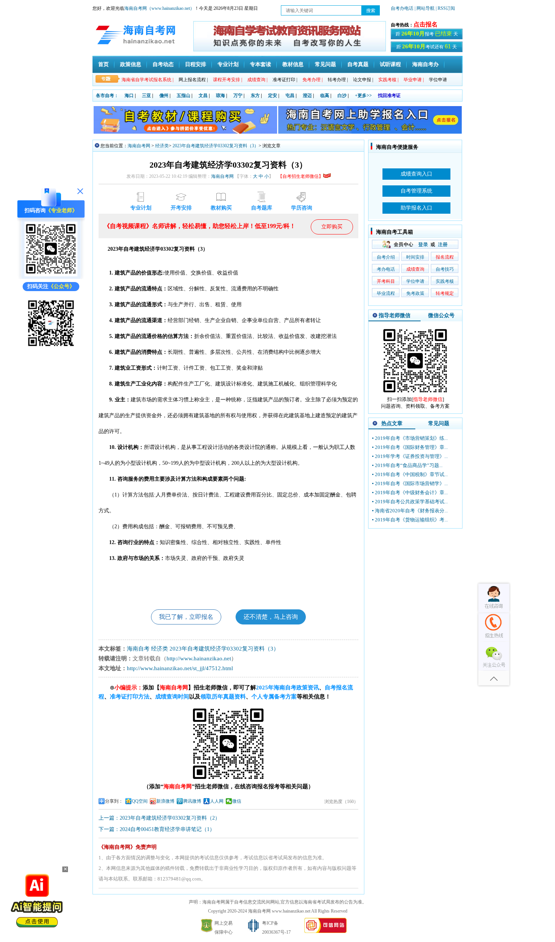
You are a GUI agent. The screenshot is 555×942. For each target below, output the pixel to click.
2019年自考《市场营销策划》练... (411, 438)
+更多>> (363, 95)
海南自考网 (139, 145)
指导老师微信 (394, 315)
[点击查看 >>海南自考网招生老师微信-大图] (415, 394)
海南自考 (138, 649)
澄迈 (307, 95)
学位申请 (438, 79)
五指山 (183, 95)
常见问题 (325, 64)
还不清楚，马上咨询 (271, 617)
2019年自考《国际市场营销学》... (411, 483)
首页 (103, 64)
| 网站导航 (424, 8)
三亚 (146, 95)
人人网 (217, 801)
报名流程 (445, 257)
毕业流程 (386, 293)
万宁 (237, 95)
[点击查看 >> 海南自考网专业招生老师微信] (51, 275)
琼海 (220, 95)
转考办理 (338, 79)
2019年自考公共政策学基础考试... (411, 501)
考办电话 (386, 269)
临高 (324, 95)
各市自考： (107, 95)
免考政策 (415, 293)
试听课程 (390, 64)
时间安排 (415, 257)
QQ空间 (140, 801)
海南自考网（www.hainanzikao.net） (159, 8)
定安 (272, 95)
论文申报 (363, 79)
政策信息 (130, 64)
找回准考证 (389, 95)
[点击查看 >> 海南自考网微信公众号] (51, 348)
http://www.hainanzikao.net (198, 658)
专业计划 (228, 64)
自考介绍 (386, 257)
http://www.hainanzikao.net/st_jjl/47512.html (180, 668)
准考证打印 (285, 79)
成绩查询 (415, 269)
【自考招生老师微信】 (300, 176)
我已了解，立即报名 (186, 617)
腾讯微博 (192, 801)
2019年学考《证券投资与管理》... (411, 456)
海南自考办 (425, 64)
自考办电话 (402, 8)
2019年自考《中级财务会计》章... (411, 492)
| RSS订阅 (445, 8)
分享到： (114, 801)
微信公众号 (441, 315)
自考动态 (163, 64)
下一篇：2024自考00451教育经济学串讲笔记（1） (157, 829)
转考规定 (445, 293)
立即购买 (331, 227)
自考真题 (357, 64)
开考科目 (386, 281)
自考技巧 (445, 269)
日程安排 (195, 64)
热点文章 (391, 423)
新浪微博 (165, 801)
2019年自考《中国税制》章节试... (411, 474)
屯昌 (289, 95)
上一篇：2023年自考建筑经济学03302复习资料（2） (159, 818)
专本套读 (260, 64)
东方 (255, 95)
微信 (236, 801)
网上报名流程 (193, 79)
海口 (129, 95)
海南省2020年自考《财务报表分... (411, 510)
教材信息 (293, 64)
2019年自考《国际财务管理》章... (411, 447)
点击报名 (425, 24)
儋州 (163, 95)
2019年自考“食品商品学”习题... (408, 465)
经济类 (162, 145)
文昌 (203, 95)
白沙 (342, 95)
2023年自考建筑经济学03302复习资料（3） (216, 145)
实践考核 (445, 281)
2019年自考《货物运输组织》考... (411, 520)
